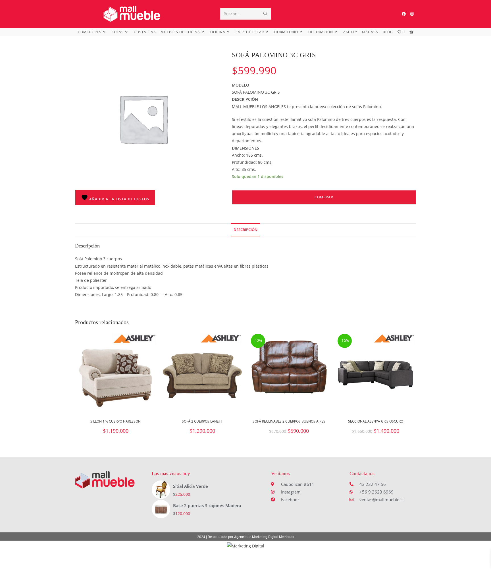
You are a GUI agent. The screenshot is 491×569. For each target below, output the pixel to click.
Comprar (324, 197)
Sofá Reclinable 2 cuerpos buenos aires (289, 421)
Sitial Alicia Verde (190, 486)
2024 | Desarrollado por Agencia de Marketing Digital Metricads (245, 537)
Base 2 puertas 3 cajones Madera (207, 505)
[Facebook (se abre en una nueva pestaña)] (404, 14)
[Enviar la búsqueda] (265, 14)
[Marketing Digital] (245, 545)
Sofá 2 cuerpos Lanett (202, 421)
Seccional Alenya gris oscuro (375, 421)
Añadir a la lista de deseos (118, 199)
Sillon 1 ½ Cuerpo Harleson (115, 421)
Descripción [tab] (245, 229)
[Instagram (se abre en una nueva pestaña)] (412, 14)
